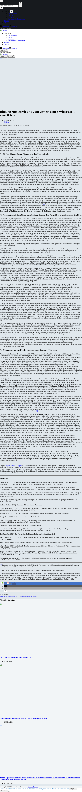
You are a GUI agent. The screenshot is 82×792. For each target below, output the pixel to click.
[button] (14, 584)
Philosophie (22, 596)
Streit (37, 596)
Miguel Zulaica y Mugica (14, 466)
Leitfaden (11, 39)
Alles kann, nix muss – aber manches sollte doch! (16, 657)
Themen (6, 42)
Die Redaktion (12, 35)
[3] (18, 460)
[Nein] (9, 791)
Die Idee (10, 37)
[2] (37, 411)
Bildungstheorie (12, 596)
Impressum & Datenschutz (16, 41)
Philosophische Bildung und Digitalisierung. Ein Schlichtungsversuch (23, 718)
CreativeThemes (33, 787)
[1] (44, 204)
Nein (74, 789)
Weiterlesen (4, 791)
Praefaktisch (30, 596)
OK (71, 789)
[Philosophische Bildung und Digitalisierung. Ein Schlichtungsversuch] (38, 714)
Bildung (6, 122)
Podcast (6, 44)
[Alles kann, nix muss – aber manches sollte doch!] (38, 653)
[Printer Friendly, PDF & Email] (6, 583)
